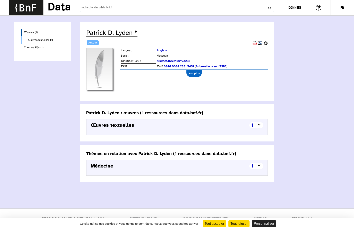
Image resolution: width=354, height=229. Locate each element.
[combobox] (177, 8)
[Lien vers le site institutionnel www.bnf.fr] (26, 7)
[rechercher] (269, 7)
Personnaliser (264, 223)
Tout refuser (238, 223)
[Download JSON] (266, 44)
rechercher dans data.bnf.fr (97, 7)
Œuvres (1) (31, 32)
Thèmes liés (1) (33, 47)
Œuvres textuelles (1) (40, 40)
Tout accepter (214, 223)
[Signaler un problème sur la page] (135, 33)
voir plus (194, 73)
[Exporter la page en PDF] (255, 44)
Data (59, 7)
